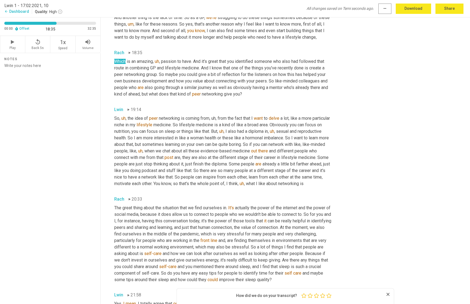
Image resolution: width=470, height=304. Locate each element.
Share (449, 8)
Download (413, 8)
